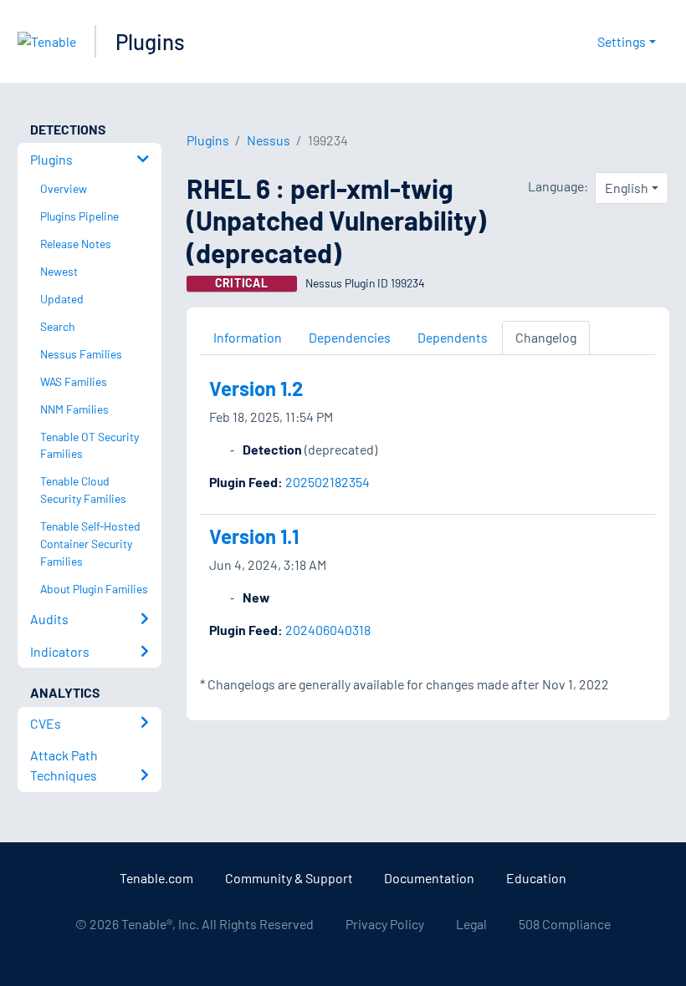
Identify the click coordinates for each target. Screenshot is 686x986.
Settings (621, 41)
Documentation (429, 878)
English (626, 188)
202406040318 (328, 630)
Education (536, 878)
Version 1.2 (256, 388)
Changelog (545, 337)
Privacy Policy (385, 924)
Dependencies (350, 337)
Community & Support (289, 878)
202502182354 (327, 482)
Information (247, 337)
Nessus (268, 140)
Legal (471, 924)
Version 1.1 (254, 536)
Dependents (452, 337)
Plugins (150, 41)
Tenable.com (156, 878)
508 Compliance (565, 924)
